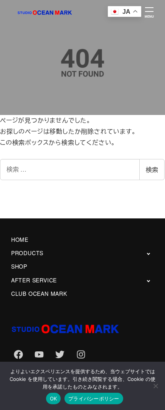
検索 (152, 169)
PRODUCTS (27, 253)
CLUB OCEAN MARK (39, 293)
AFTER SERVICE (34, 280)
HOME (19, 239)
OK (53, 398)
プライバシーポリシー (93, 398)
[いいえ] (155, 386)
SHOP (19, 266)
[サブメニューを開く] (148, 253)
